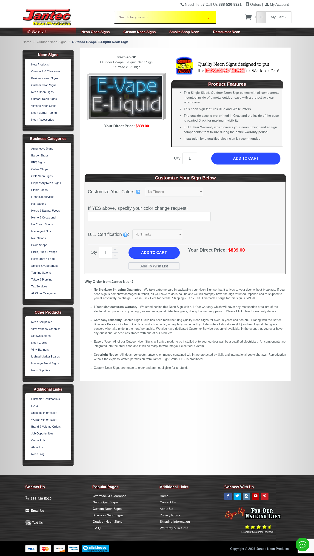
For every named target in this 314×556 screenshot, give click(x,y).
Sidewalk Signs (41, 336)
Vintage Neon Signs (43, 106)
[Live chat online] (302, 544)
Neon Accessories (42, 119)
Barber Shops (40, 155)
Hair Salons (38, 203)
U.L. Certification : (108, 234)
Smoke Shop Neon (184, 32)
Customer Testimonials (45, 399)
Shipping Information (44, 412)
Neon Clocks (39, 342)
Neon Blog (38, 454)
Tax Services (39, 286)
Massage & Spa (41, 231)
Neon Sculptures (41, 322)
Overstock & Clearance (45, 71)
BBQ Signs (38, 162)
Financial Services (42, 197)
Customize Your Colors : (115, 191)
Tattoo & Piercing (41, 279)
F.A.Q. (35, 406)
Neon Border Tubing (44, 112)
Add (154, 253)
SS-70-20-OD (126, 57)
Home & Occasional (43, 217)
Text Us (37, 522)
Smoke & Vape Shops (44, 265)
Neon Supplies (40, 370)
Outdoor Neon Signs (51, 42)
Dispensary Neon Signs (46, 183)
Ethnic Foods (39, 190)
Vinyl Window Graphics (45, 329)
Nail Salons (38, 238)
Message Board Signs (45, 363)
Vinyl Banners (40, 349)
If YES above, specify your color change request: (138, 208)
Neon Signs (48, 55)
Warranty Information (44, 419)
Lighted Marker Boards (45, 356)
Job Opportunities (42, 433)
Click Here (149, 298)
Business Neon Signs (44, 78)
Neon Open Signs (95, 32)
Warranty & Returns (174, 528)
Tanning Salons (41, 272)
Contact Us (38, 440)
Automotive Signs (42, 148)
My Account (279, 4)
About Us (37, 447)
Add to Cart (246, 158)
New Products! (40, 64)
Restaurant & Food (43, 259)
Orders (255, 4)
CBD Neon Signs (42, 176)
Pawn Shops (39, 245)
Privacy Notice (170, 515)
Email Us (37, 510)
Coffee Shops (39, 169)
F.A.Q (97, 528)
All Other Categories (44, 293)
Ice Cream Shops (42, 224)
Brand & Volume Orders (46, 426)
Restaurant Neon (226, 32)
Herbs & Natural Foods (45, 210)
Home (27, 42)
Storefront (38, 31)
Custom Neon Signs (139, 32)
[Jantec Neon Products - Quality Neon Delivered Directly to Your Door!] (65, 16)
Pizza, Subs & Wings (44, 252)
